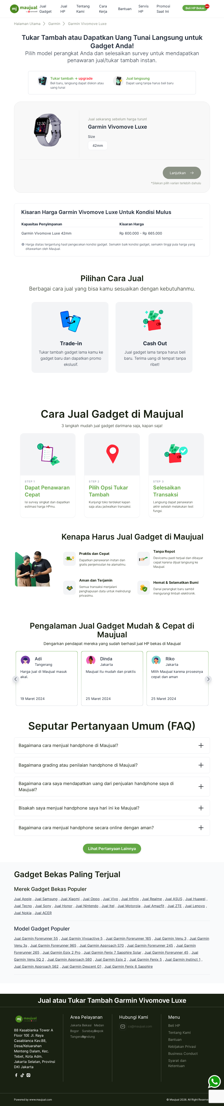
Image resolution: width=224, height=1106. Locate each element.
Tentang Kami (83, 9)
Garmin (54, 23)
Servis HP (143, 9)
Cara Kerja (103, 9)
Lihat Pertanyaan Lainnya (112, 848)
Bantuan (124, 9)
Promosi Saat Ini (163, 9)
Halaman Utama (27, 23)
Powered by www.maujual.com (33, 1099)
